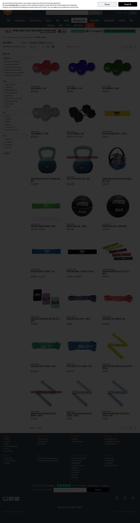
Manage (107, 4)
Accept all (127, 4)
